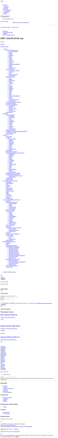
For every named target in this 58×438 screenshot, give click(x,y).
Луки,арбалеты (10, 69)
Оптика (5, 135)
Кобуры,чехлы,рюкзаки (12, 202)
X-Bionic (11, 221)
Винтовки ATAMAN (14, 247)
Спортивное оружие (14, 99)
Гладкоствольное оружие (12, 50)
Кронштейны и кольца (11, 151)
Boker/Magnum (9, 183)
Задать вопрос (4, 289)
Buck (7, 184)
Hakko (10, 158)
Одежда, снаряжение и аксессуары (11, 199)
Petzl (10, 237)
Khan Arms (11, 61)
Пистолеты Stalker (13, 260)
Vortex (10, 165)
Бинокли (8, 137)
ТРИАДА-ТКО (12, 222)
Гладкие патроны (10, 114)
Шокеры (11, 109)
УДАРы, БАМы (13, 108)
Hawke (10, 159)
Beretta (10, 54)
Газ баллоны (12, 106)
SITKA (10, 220)
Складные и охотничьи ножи (10, 180)
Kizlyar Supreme (10, 190)
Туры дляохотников (5, 6)
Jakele (10, 204)
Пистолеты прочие (13, 263)
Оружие (5, 49)
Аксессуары (9, 136)
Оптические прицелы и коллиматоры (15, 152)
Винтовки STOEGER (14, 254)
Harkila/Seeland (12, 203)
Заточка (8, 197)
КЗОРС (11, 122)
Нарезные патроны (8, 32)
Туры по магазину (7, 392)
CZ (10, 84)
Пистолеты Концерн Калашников (17, 261)
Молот (10, 65)
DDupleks (11, 116)
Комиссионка (12, 68)
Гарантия (5, 398)
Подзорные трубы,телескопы (13, 173)
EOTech (11, 156)
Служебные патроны (11, 132)
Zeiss (10, 168)
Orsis (10, 92)
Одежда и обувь (10, 211)
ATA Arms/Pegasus (13, 51)
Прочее (11, 66)
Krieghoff (11, 88)
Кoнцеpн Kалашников (14, 95)
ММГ (7, 244)
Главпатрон (12, 121)
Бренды (5, 400)
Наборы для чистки (13, 230)
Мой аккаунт (6, 412)
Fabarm (10, 59)
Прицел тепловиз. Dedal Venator (10, 326)
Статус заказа (6, 413)
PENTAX (11, 141)
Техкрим (11, 126)
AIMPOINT (12, 154)
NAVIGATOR (12, 139)
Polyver (11, 218)
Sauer (10, 93)
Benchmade (9, 182)
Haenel (10, 87)
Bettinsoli (11, 55)
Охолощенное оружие (11, 245)
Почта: (2, 297)
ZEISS (10, 145)
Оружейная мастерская (6, 12)
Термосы (8, 232)
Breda (10, 57)
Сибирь (11, 123)
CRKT (7, 187)
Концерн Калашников (14, 64)
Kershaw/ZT (9, 189)
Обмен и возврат (7, 397)
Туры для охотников (8, 388)
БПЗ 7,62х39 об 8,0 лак (8, 34)
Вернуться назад (4, 46)
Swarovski (11, 142)
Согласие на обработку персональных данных (12, 426)
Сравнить (3, 279)
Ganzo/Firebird (9, 188)
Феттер (11, 127)
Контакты (5, 8)
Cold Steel (8, 185)
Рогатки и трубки (13, 74)
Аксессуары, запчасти (14, 70)
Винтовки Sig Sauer (14, 253)
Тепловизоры (9, 178)
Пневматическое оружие (9, 241)
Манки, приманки (10, 209)
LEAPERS (11, 160)
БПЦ (10, 146)
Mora (7, 192)
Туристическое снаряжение (12, 234)
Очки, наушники (10, 225)
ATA (10, 78)
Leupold (11, 161)
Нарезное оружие (10, 76)
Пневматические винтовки (12, 246)
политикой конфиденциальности (44, 303)
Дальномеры (9, 150)
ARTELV (11, 155)
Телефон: (3, 296)
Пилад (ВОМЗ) (12, 169)
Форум (5, 13)
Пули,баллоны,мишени (11, 265)
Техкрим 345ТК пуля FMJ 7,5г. (10, 337)
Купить (2, 277)
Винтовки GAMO (13, 250)
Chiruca (11, 213)
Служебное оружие (11, 103)
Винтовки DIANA (13, 249)
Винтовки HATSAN (14, 251)
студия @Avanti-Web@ (14, 431)
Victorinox (8, 194)
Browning (11, 83)
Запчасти (8, 201)
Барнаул (5, 33)
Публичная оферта (27, 426)
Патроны (5, 31)
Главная (5, 385)
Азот (10, 118)
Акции (5, 406)
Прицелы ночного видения (15, 175)
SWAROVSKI (12, 164)
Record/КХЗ (12, 117)
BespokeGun (12, 80)
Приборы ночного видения (12, 174)
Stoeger (10, 62)
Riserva (10, 206)
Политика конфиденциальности (8, 425)
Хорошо (17, 436)
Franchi (10, 60)
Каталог (2, 44)
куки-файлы (11, 435)
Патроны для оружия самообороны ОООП (16, 131)
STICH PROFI (12, 207)
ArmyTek (11, 236)
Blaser (10, 56)
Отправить (3, 304)
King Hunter (12, 217)
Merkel (10, 90)
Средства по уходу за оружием (13, 227)
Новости (5, 389)
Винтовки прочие (13, 256)
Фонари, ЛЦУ (9, 235)
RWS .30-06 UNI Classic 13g (9, 315)
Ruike (7, 193)
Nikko (10, 163)
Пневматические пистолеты (13, 259)
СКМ (10, 125)
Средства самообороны (11, 104)
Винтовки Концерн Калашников (17, 255)
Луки (10, 73)
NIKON (11, 140)
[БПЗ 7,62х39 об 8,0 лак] (9, 272)
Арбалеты (11, 71)
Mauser (10, 89)
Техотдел (16, 429)
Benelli (10, 52)
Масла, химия (12, 228)
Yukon (10, 166)
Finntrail (11, 215)
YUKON (11, 144)
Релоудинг (8, 226)
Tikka (10, 94)
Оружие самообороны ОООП (13, 102)
